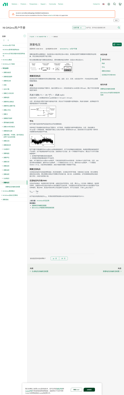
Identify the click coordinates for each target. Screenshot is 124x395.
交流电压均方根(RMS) (109, 75)
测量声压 (6, 157)
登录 (116, 20)
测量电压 (6, 182)
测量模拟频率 (8, 76)
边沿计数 (6, 89)
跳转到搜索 (16, 17)
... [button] (50, 36)
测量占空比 (7, 110)
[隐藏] (25, 36)
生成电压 (6, 178)
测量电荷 (6, 97)
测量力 (6, 114)
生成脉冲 (6, 149)
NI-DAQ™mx (64, 49)
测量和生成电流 (9, 102)
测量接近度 (7, 145)
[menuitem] (15, 4)
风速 (103, 63)
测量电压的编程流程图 (12, 187)
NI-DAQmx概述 (7, 60)
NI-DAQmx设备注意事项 (10, 195)
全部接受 (89, 389)
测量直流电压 (106, 59)
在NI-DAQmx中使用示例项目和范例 (43, 208)
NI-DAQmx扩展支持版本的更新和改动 (14, 55)
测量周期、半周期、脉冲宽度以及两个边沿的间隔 (14, 136)
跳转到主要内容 (6, 17)
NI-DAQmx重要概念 (9, 191)
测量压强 (6, 141)
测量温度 (6, 170)
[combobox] (94, 27)
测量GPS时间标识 (9, 127)
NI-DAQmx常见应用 (43, 200)
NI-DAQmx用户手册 (9, 45)
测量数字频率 (8, 118)
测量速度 (6, 174)
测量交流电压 (106, 71)
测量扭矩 (6, 166)
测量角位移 (7, 81)
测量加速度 (7, 72)
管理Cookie (76, 389)
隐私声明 (60, 389)
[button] (81, 28)
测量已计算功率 (9, 93)
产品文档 (32, 36)
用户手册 (74, 49)
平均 (103, 67)
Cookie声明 (28, 391)
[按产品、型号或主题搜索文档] (118, 27)
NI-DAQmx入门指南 (9, 64)
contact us (50, 15)
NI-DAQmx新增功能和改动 (11, 49)
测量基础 (5, 199)
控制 (5, 85)
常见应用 (5, 68)
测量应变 (6, 162)
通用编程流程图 (9, 122)
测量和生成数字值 (9, 106)
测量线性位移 (8, 131)
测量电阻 (6, 153)
